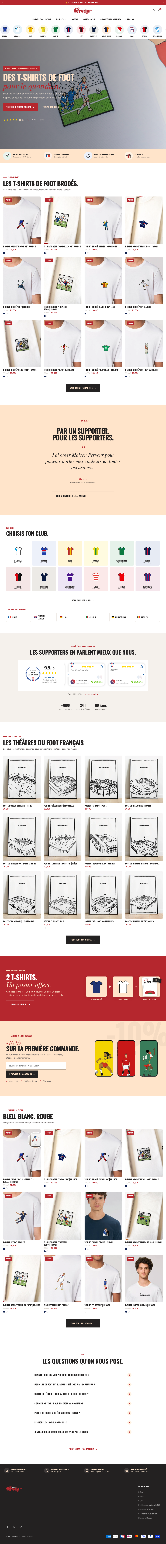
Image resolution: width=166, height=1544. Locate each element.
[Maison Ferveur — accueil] (83, 10)
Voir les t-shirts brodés (20, 107)
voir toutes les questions (83, 1449)
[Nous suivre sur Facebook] (7, 1527)
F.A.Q (140, 1492)
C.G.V (140, 1501)
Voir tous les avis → (91, 694)
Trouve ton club (51, 107)
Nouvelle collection (42, 19)
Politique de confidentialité (149, 1505)
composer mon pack (20, 1004)
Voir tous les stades (83, 939)
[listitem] (5, 31)
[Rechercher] (153, 10)
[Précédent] (2, 2)
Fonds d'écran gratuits (110, 19)
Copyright (29, 1536)
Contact (141, 1496)
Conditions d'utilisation (147, 1514)
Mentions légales (145, 1518)
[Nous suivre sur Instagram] (14, 1527)
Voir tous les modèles (83, 388)
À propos (130, 19)
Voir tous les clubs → (83, 600)
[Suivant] (163, 2)
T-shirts (60, 19)
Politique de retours (146, 1509)
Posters (74, 19)
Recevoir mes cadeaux (22, 1074)
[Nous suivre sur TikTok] (21, 1527)
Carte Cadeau (89, 19)
